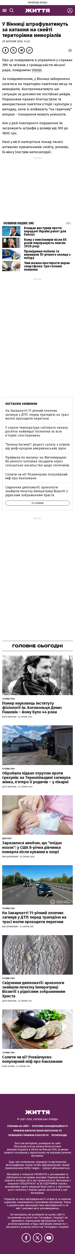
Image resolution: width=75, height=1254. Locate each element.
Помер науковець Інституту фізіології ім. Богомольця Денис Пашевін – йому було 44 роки (32, 707)
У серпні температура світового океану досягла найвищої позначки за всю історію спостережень (36, 431)
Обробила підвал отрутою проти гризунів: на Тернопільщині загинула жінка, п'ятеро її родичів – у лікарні (36, 777)
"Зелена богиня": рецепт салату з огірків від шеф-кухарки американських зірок (37, 447)
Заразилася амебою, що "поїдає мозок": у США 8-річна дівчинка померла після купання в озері (32, 847)
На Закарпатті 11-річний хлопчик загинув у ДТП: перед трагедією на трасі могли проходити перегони (37, 414)
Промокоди (59, 1135)
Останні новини (21, 404)
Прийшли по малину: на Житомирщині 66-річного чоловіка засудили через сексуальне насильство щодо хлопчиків (37, 461)
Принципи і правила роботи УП (28, 1135)
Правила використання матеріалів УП (37, 1130)
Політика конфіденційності (50, 1126)
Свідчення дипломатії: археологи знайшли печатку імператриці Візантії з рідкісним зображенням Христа (36, 491)
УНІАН (37, 70)
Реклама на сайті (18, 1126)
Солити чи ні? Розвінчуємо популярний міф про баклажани (36, 476)
